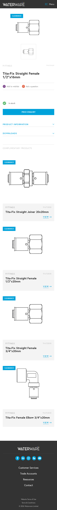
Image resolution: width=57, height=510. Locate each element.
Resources (28, 479)
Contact (28, 485)
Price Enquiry (29, 112)
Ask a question (32, 86)
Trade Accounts (28, 473)
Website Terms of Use (28, 499)
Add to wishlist (13, 86)
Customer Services (28, 467)
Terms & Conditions (28, 503)
